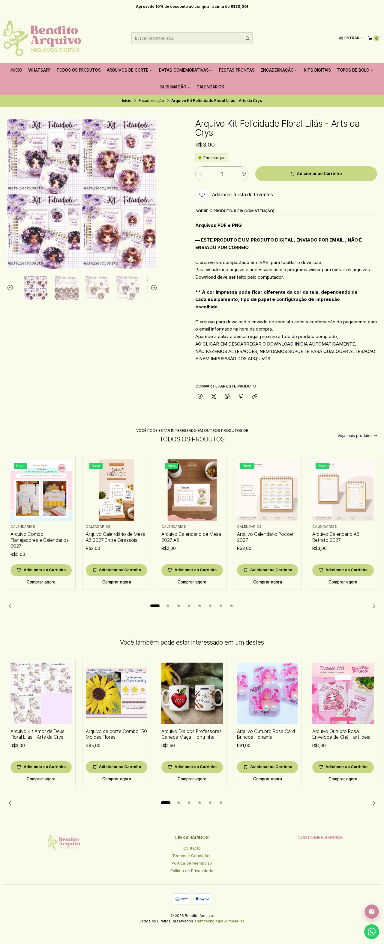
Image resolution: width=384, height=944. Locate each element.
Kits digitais (317, 70)
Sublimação (173, 87)
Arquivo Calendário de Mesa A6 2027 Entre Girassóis (116, 537)
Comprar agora (41, 582)
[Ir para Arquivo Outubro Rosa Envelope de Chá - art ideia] (343, 693)
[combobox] (192, 38)
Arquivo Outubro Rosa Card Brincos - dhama (266, 734)
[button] (155, 606)
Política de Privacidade (191, 870)
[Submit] (247, 38)
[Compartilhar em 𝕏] (213, 397)
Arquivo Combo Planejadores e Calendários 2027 (39, 540)
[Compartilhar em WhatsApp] (227, 397)
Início (16, 70)
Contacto (192, 848)
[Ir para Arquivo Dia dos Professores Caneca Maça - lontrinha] (192, 693)
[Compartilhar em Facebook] (200, 397)
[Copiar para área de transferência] (254, 397)
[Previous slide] (11, 288)
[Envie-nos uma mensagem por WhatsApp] (371, 931)
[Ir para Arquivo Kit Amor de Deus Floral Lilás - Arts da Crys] (41, 693)
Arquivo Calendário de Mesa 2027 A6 (191, 537)
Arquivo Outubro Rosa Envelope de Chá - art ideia (341, 734)
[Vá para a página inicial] (42, 38)
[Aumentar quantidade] (243, 174)
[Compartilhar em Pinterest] (241, 397)
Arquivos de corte (127, 70)
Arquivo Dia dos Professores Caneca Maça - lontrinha (191, 734)
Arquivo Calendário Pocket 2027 (265, 537)
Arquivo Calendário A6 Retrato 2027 (335, 537)
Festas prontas (237, 70)
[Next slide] (152, 288)
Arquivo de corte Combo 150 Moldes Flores (116, 734)
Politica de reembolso (192, 863)
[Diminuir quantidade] (200, 174)
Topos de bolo (353, 70)
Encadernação (277, 70)
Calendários (210, 87)
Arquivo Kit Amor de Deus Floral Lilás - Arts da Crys (37, 734)
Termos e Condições (192, 855)
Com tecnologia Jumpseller (219, 921)
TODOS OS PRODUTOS (78, 70)
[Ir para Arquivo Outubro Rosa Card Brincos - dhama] (267, 693)
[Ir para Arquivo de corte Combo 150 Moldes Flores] (116, 693)
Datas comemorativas (184, 70)
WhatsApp (39, 70)
